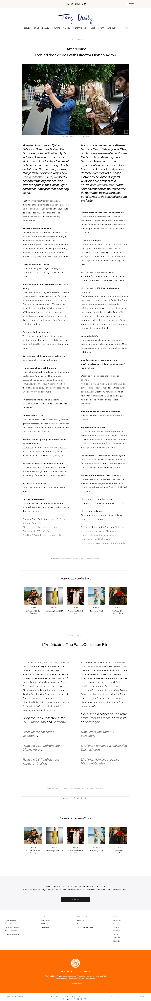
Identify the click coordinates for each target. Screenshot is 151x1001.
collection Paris (104, 185)
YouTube (116, 937)
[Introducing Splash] (96, 596)
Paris (80, 558)
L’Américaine (72, 558)
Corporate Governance (118, 997)
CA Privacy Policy (70, 997)
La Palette (27, 448)
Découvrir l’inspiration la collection (98, 535)
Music (92, 28)
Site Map (143, 997)
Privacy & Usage (56, 997)
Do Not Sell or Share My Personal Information (93, 997)
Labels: (54, 558)
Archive (111, 28)
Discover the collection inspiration (39, 527)
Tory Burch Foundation (85, 927)
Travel (66, 28)
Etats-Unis (120, 527)
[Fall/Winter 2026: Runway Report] (118, 596)
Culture (56, 28)
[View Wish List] (142, 3)
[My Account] (137, 3)
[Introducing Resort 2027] (54, 596)
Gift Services (46, 924)
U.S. (56, 519)
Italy (24, 523)
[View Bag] (146, 3)
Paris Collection (33, 177)
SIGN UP (75, 899)
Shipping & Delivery (12, 934)
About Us (80, 920)
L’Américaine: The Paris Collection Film (75, 645)
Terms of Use (133, 997)
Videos (102, 788)
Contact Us (9, 924)
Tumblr (115, 934)
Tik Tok (116, 927)
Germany (36, 523)
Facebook (116, 924)
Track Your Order (11, 931)
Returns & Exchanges (12, 927)
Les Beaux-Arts (93, 463)
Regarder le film (95, 539)
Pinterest (116, 931)
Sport (101, 28)
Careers (80, 924)
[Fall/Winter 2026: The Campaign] (33, 596)
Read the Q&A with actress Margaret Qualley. (44, 535)
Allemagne (111, 531)
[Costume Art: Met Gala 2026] (75, 596)
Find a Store (45, 920)
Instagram (117, 920)
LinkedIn (116, 941)
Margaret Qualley (79, 788)
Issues (27, 28)
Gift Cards (45, 927)
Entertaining (79, 28)
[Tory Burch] (75, 4)
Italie (97, 531)
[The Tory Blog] (75, 19)
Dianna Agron (62, 558)
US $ (5, 3)
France (63, 519)
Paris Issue (86, 558)
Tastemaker (95, 558)
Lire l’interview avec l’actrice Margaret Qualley (103, 543)
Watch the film (36, 531)
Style (36, 28)
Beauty (45, 28)
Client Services (10, 920)
